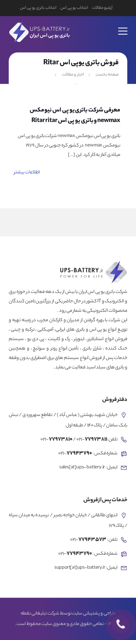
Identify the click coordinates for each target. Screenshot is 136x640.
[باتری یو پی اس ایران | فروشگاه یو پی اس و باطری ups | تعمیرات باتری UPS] (38, 31)
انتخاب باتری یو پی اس (38, 8)
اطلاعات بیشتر (27, 172)
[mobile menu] (123, 27)
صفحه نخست (107, 74)
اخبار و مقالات (73, 74)
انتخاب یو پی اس (74, 8)
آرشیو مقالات (102, 8)
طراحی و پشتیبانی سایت (93, 614)
